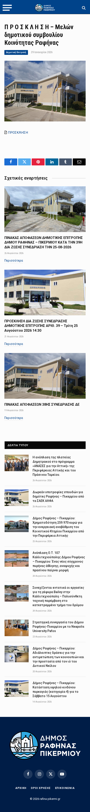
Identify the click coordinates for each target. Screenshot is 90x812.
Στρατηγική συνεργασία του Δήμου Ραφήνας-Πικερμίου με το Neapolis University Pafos (58, 626)
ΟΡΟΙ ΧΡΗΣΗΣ (40, 788)
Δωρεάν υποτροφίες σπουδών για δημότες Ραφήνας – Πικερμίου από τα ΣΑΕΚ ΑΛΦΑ (58, 496)
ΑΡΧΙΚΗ (20, 788)
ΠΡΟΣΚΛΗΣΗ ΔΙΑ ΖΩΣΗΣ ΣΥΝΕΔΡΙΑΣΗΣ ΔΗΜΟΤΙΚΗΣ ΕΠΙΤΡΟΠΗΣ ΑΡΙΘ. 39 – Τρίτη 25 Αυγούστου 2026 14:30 (41, 326)
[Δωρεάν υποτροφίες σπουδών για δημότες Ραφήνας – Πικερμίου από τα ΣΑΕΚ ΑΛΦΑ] (17, 497)
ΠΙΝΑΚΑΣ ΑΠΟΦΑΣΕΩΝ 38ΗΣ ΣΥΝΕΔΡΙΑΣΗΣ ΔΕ (42, 404)
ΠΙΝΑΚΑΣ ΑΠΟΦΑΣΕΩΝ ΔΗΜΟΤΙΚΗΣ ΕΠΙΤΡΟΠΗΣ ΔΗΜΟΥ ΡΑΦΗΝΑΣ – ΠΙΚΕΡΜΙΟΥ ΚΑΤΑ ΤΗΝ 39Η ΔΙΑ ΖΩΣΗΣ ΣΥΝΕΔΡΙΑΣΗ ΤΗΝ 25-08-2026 (43, 242)
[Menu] (7, 8)
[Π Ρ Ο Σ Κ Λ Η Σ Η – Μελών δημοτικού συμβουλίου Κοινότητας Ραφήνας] (45, 120)
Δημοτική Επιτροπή (16, 52)
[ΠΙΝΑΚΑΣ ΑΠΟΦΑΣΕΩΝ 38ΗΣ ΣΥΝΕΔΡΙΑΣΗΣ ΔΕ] (45, 375)
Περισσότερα (13, 260)
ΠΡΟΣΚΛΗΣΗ (18, 132)
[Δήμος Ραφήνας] (45, 8)
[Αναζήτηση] (83, 8)
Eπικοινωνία (65, 788)
